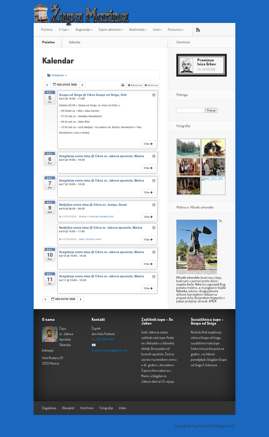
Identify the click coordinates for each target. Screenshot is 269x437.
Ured (156, 30)
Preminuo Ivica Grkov (206, 62)
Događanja (49, 408)
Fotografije (106, 408)
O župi (63, 30)
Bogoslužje (83, 30)
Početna (46, 30)
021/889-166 (105, 339)
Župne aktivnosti (110, 30)
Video (122, 408)
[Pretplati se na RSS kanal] (198, 30)
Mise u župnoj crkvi (90, 239)
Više (147, 144)
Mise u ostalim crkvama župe (97, 216)
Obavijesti (68, 408)
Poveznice (174, 30)
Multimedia (136, 30)
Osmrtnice (87, 408)
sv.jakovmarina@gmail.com (110, 350)
